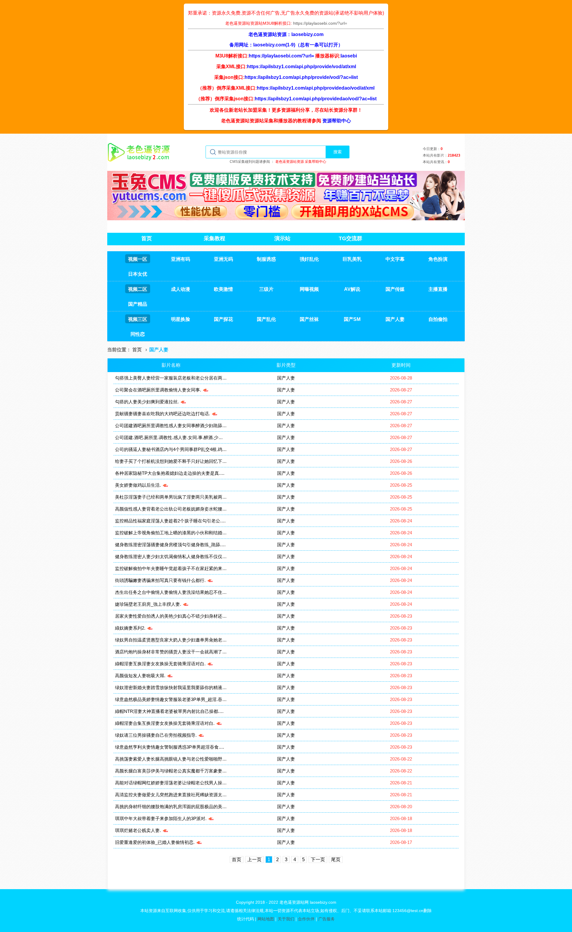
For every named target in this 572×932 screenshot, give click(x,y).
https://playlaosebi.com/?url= (320, 23)
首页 (137, 349)
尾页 (336, 859)
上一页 (254, 859)
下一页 (318, 859)
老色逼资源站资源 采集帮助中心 (300, 162)
